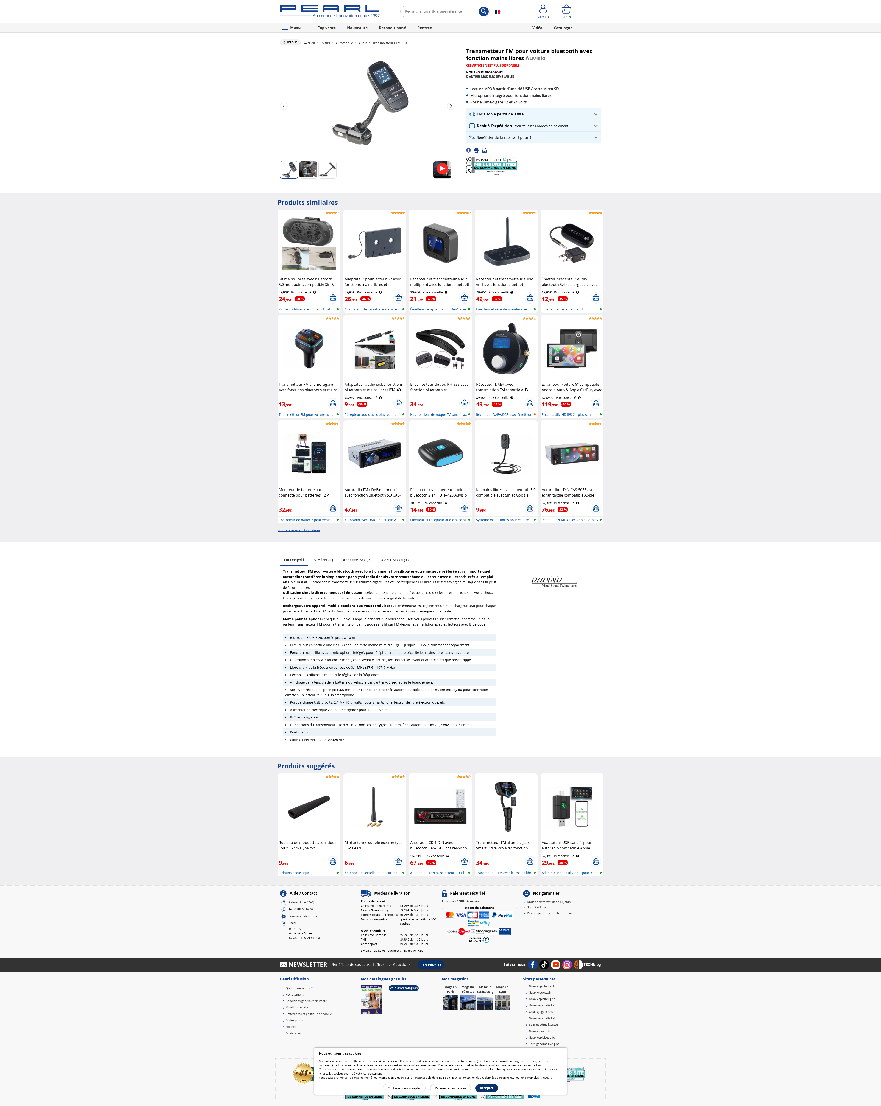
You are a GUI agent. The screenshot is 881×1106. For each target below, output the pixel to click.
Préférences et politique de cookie (309, 1014)
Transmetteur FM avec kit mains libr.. (504, 873)
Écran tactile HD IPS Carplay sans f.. (569, 414)
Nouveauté (357, 27)
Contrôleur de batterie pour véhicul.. (307, 520)
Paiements (460, 901)
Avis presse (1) (395, 560)
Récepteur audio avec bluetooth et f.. (373, 414)
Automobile (344, 43)
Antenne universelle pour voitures (371, 873)
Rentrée (424, 27)
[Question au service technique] (486, 150)
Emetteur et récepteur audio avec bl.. (504, 309)
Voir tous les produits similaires (299, 530)
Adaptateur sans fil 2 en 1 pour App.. (570, 873)
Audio (362, 43)
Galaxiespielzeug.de (542, 986)
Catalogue (563, 27)
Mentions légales (297, 1007)
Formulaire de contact (304, 916)
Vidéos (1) (323, 560)
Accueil (310, 43)
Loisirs (325, 43)
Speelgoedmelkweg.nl (543, 1024)
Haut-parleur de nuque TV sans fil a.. (438, 414)
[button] (533, 114)
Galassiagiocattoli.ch (542, 1005)
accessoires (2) (357, 560)
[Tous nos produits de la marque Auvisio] (554, 579)
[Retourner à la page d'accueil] (330, 12)
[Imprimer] (478, 150)
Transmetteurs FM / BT (389, 43)
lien (538, 1065)
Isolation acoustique (294, 873)
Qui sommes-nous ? (299, 988)
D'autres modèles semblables (490, 77)
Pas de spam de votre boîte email (549, 913)
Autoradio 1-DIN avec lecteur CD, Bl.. (438, 873)
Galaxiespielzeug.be (542, 1037)
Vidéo (537, 27)
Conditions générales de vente (306, 1001)
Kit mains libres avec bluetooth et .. (306, 309)
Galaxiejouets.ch (540, 992)
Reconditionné (392, 27)
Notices (291, 1027)
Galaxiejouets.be (540, 1031)
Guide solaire (294, 1033)
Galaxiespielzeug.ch (542, 999)
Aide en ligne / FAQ (301, 902)
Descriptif (294, 560)
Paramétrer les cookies (450, 1088)
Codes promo (295, 1020)
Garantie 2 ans (536, 907)
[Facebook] (470, 150)
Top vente (327, 27)
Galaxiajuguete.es (541, 1012)
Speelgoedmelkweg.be (544, 1044)
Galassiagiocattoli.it (542, 1018)
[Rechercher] (484, 11)
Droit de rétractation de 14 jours (549, 902)
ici (551, 1077)
